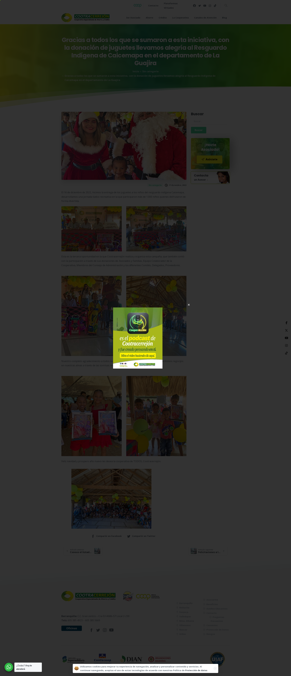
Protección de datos (196, 670)
